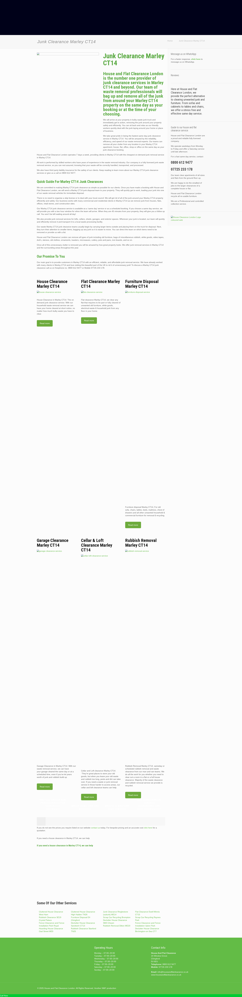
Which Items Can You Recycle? (85, 807)
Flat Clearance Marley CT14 (100, 284)
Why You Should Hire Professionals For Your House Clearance (52, 804)
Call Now (4, 995)
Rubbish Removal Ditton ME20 (116, 926)
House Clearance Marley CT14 (52, 284)
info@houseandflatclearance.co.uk (173, 972)
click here (148, 828)
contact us (95, 828)
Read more (45, 323)
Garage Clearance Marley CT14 (52, 543)
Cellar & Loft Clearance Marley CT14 (96, 545)
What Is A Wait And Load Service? (117, 807)
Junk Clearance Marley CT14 (192, 41)
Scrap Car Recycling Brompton (116, 917)
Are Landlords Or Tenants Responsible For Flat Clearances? (149, 804)
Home (170, 41)
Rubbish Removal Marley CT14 (141, 543)
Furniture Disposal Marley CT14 (142, 284)
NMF (104, 988)
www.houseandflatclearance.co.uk (166, 975)
